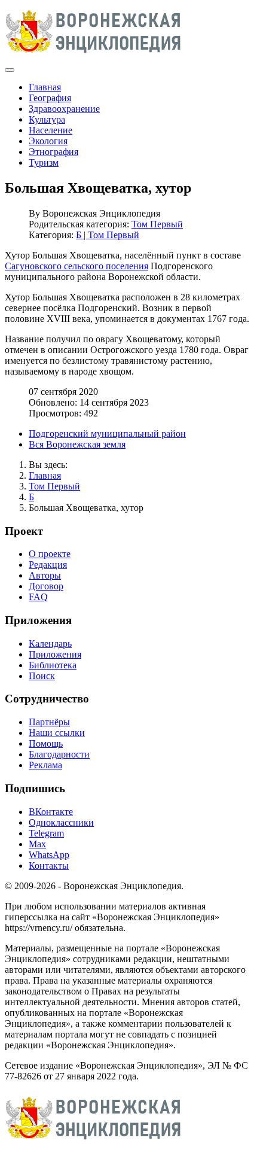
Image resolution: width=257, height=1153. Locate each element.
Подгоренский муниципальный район (107, 433)
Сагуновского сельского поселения (76, 266)
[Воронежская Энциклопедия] (93, 56)
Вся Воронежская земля (77, 444)
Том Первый (157, 224)
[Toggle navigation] (9, 70)
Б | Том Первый (107, 235)
